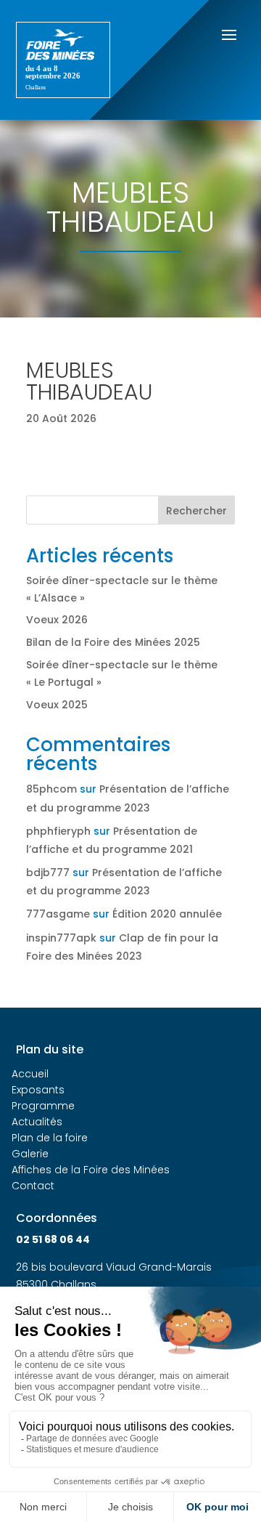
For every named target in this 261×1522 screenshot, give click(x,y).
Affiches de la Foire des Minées (91, 1170)
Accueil (30, 1074)
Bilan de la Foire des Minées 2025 (113, 642)
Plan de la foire (50, 1138)
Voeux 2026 (57, 619)
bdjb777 (48, 872)
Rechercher (196, 510)
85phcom (51, 789)
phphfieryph (58, 831)
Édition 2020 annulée (167, 914)
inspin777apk (61, 938)
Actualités (37, 1122)
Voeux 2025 (57, 704)
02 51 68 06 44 (53, 1239)
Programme (43, 1106)
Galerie (30, 1154)
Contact (33, 1186)
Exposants (38, 1090)
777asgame (58, 914)
